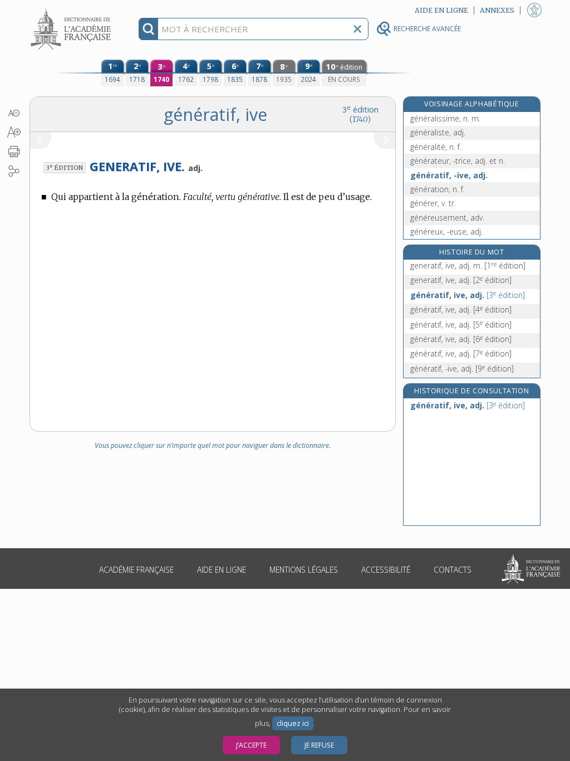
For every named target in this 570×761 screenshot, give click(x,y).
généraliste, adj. (437, 132)
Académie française (136, 569)
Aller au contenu (72, 10)
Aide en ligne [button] (441, 10)
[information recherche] (148, 29)
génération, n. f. (437, 189)
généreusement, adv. (447, 217)
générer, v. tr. (433, 203)
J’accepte (251, 745)
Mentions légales (303, 569)
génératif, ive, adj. (467, 295)
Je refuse (319, 745)
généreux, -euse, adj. (446, 231)
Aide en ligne (221, 569)
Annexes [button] (497, 10)
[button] (13, 113)
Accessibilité (385, 569)
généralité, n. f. (435, 147)
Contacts (452, 569)
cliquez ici (293, 723)
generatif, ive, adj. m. (467, 265)
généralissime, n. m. (445, 118)
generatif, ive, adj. (461, 280)
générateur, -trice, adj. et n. (457, 160)
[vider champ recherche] (357, 29)
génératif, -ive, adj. (449, 175)
